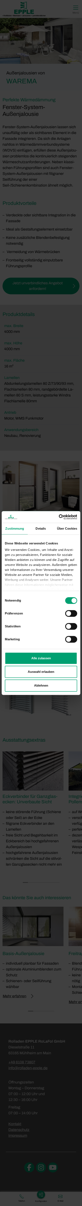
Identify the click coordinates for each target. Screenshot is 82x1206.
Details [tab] (41, 528)
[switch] (71, 613)
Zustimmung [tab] (14, 528)
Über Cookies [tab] (67, 528)
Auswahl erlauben (41, 671)
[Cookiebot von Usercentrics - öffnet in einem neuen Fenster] (59, 517)
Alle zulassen (41, 658)
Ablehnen (41, 685)
